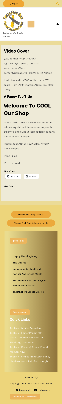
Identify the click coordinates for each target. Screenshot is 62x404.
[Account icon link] (57, 24)
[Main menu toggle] (31, 24)
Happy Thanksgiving (25, 256)
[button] (13, 3)
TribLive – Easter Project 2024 (26, 332)
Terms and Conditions (25, 396)
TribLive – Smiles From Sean (26, 328)
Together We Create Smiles (28, 291)
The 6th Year (20, 262)
